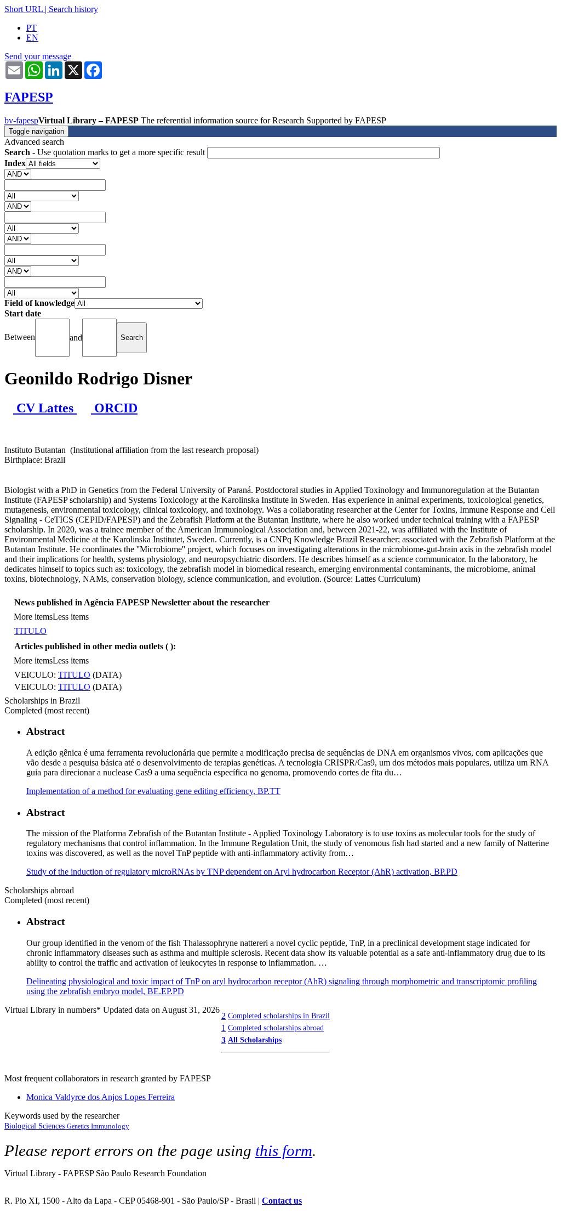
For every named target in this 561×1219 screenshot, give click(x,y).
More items (33, 616)
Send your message (37, 56)
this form (283, 1150)
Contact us (282, 1200)
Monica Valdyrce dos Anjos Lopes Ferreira (100, 1097)
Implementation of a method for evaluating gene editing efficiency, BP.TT (153, 791)
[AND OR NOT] (17, 173)
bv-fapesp (21, 120)
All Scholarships (255, 1039)
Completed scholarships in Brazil (279, 1015)
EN (32, 37)
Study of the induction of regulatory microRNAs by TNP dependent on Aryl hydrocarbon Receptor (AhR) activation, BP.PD (241, 871)
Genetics (79, 1126)
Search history (73, 9)
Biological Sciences (35, 1126)
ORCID (114, 408)
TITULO (30, 631)
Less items (71, 616)
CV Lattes (45, 408)
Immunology (110, 1126)
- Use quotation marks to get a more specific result (105, 152)
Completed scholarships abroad (276, 1027)
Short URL (23, 9)
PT (31, 27)
